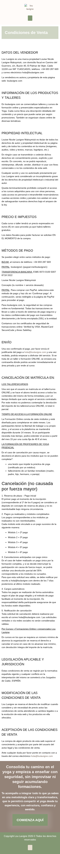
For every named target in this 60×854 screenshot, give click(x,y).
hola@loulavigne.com (35, 352)
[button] (30, 18)
